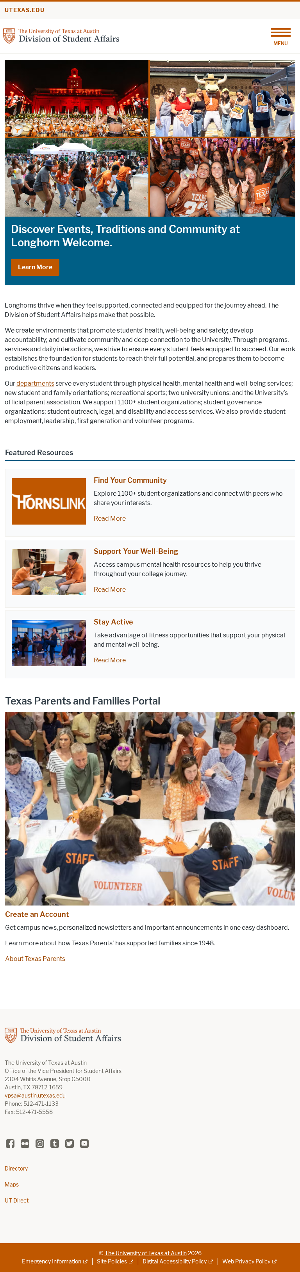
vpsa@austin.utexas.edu (35, 1095)
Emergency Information (51, 1261)
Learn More (35, 267)
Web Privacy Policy (246, 1261)
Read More (110, 518)
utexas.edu (25, 10)
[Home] (61, 35)
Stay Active (113, 622)
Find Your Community (130, 480)
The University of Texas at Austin (146, 1253)
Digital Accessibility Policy (175, 1261)
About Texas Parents (35, 958)
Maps (12, 1184)
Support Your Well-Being (136, 551)
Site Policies (112, 1261)
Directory (16, 1168)
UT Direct (17, 1200)
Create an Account (37, 914)
